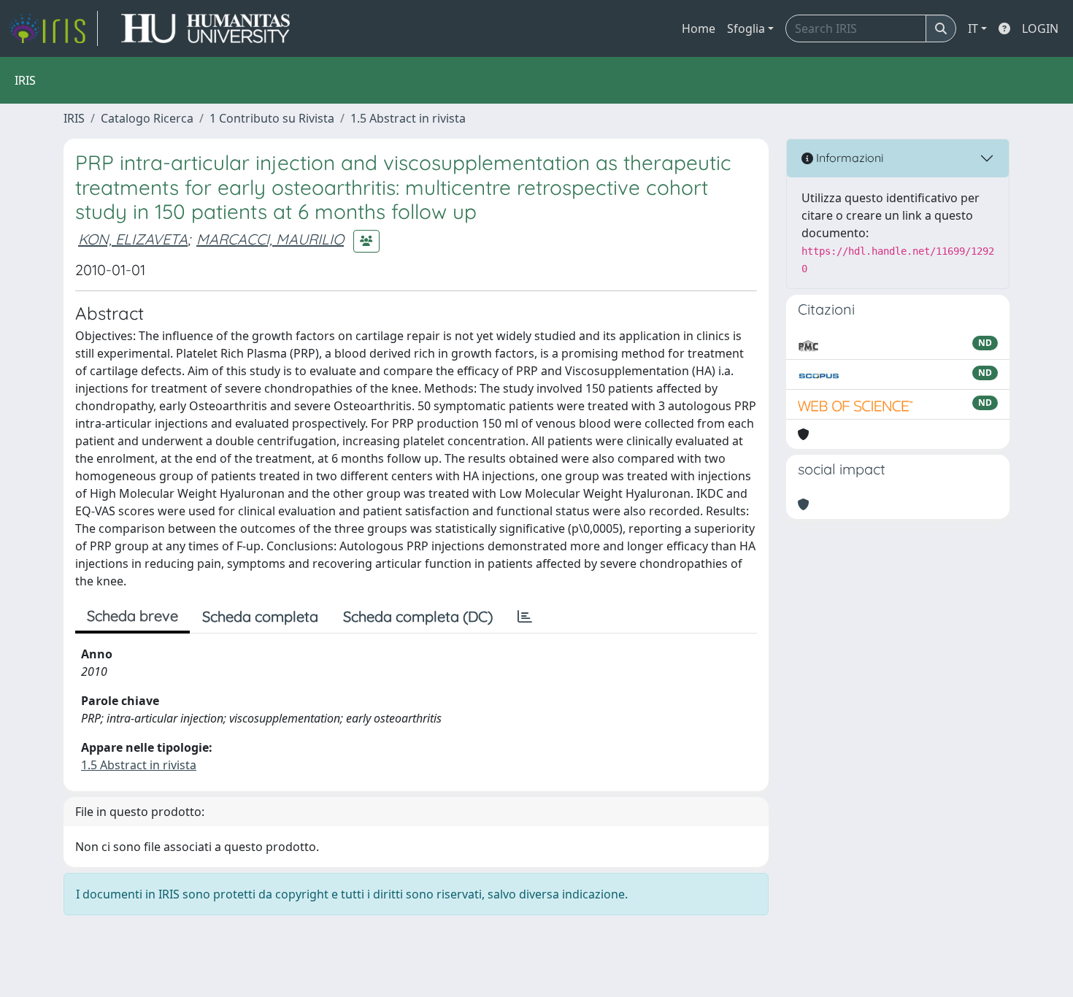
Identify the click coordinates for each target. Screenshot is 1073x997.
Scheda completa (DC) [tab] (418, 616)
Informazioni (848, 157)
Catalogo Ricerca (147, 118)
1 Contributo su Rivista (271, 118)
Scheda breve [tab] (132, 616)
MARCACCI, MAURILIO (270, 239)
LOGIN (1040, 28)
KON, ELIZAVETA (133, 239)
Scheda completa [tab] (260, 616)
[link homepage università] (205, 28)
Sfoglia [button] (746, 28)
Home (698, 28)
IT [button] (973, 28)
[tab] (525, 616)
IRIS (74, 118)
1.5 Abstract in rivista (408, 118)
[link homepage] (53, 28)
